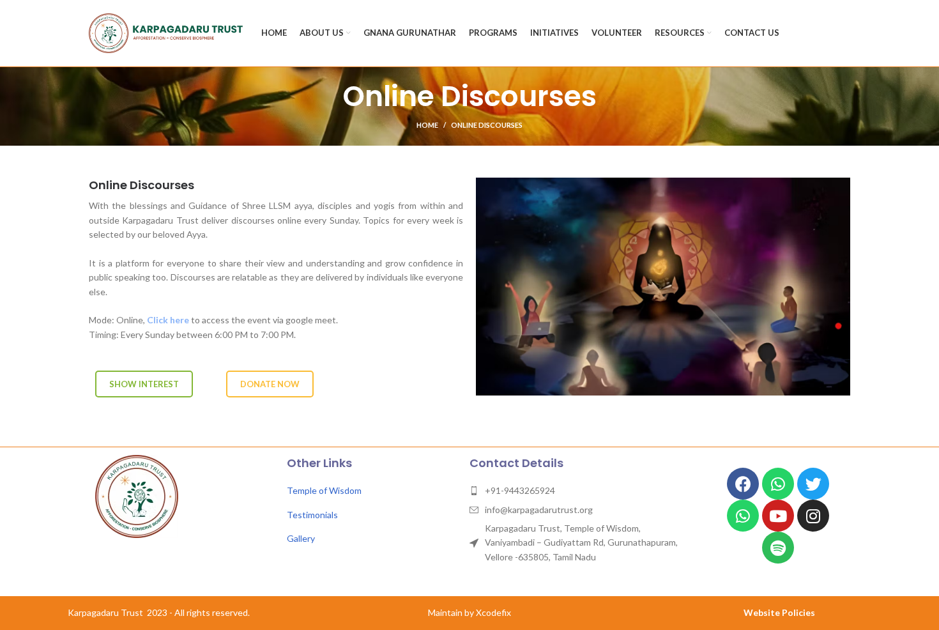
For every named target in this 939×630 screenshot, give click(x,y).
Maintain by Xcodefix (469, 612)
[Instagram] (813, 516)
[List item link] (372, 491)
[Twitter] (813, 484)
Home (427, 125)
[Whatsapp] (778, 484)
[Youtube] (778, 516)
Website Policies (779, 612)
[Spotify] (778, 548)
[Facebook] (743, 484)
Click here (168, 319)
